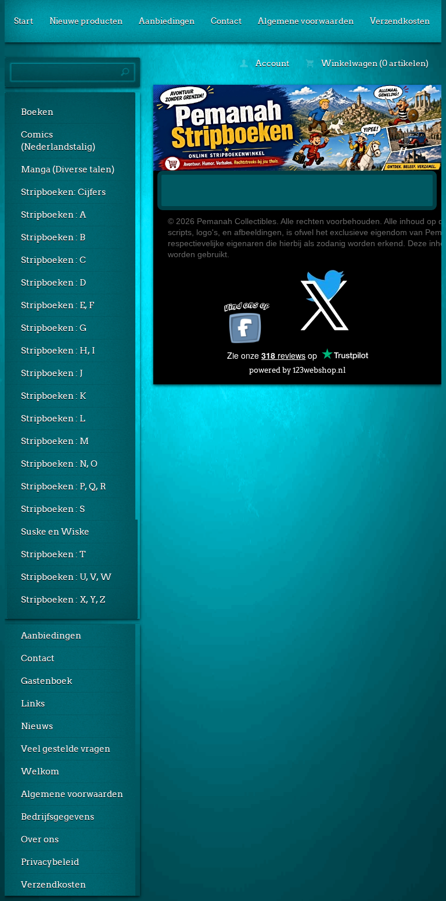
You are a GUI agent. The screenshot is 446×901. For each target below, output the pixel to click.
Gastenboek (46, 681)
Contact (226, 21)
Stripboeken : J (51, 373)
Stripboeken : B (53, 237)
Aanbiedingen (167, 21)
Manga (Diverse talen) (67, 169)
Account (271, 63)
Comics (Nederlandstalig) (58, 140)
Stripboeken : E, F (57, 305)
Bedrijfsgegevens (57, 817)
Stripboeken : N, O (59, 464)
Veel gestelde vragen (65, 749)
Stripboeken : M (55, 441)
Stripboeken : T (53, 554)
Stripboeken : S (53, 509)
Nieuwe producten (86, 21)
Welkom (40, 771)
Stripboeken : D (53, 282)
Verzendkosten (400, 21)
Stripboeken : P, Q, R (63, 486)
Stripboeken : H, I (58, 350)
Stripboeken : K (53, 396)
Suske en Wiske (55, 532)
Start (23, 21)
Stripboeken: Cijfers (63, 192)
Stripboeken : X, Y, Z (63, 599)
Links (33, 703)
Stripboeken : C (53, 260)
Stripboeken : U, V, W (66, 577)
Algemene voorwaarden (306, 21)
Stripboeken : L (53, 418)
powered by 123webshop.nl (297, 370)
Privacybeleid (50, 862)
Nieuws (37, 726)
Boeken (37, 112)
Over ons (40, 839)
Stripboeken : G (54, 328)
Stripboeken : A (53, 215)
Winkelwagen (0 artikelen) (374, 63)
